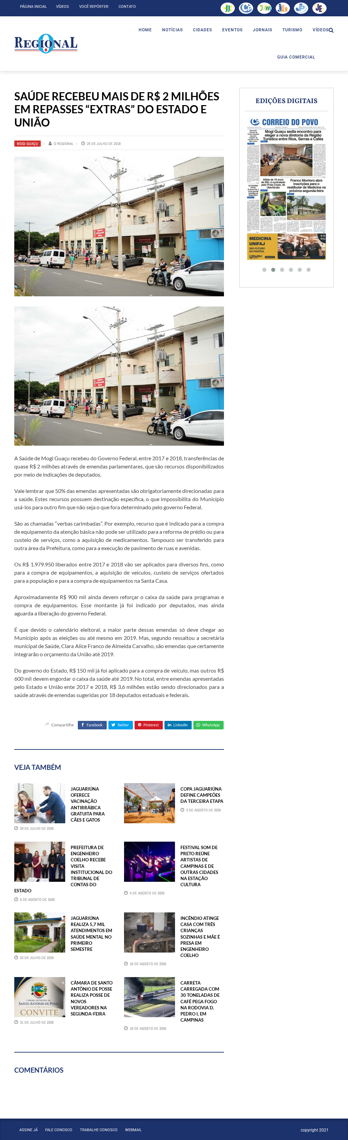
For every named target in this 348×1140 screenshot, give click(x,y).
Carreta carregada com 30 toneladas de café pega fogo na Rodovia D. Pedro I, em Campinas (200, 1001)
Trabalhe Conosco (99, 1130)
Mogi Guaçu (27, 143)
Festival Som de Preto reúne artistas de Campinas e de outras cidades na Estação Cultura (199, 866)
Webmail (133, 1130)
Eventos (232, 30)
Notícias (172, 30)
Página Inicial (33, 6)
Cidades (202, 30)
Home (145, 30)
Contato (127, 6)
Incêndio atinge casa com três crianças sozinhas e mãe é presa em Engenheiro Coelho (200, 936)
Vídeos (62, 6)
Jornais (262, 30)
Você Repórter (93, 6)
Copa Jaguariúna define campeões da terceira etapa (201, 795)
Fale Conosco (58, 1130)
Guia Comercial (296, 57)
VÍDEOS (321, 30)
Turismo (292, 30)
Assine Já (28, 1130)
